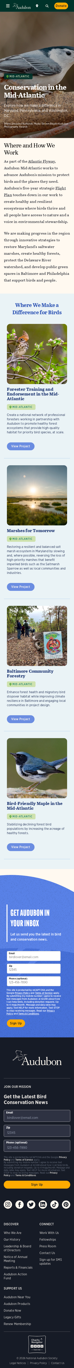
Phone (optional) (18, 978)
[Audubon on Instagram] (8, 1204)
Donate (61, 6)
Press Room (47, 1246)
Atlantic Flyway (41, 161)
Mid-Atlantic (19, 76)
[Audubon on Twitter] (31, 1204)
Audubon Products (17, 1304)
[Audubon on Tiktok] (54, 1204)
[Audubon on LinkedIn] (43, 1204)
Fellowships (47, 1239)
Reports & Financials (18, 1267)
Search (47, 5)
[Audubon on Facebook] (19, 1204)
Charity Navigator (37, 1342)
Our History (12, 1239)
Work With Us (49, 1233)
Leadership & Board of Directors (17, 1248)
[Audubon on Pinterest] (66, 1204)
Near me (37, 6)
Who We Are (13, 1233)
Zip (10, 965)
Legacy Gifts (12, 1317)
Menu (8, 6)
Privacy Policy (22, 992)
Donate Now (12, 1310)
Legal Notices (18, 1363)
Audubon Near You (17, 1297)
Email (12, 953)
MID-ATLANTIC (22, 407)
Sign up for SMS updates (50, 1261)
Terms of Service (44, 992)
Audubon (22, 6)
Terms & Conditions (28, 1013)
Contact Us (47, 1253)
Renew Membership (17, 1324)
